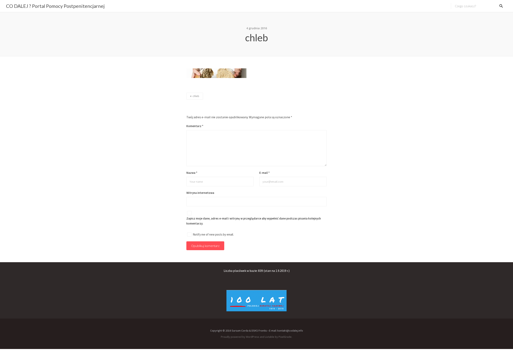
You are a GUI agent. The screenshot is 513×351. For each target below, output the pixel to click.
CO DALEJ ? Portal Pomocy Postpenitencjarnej (55, 6)
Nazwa (191, 173)
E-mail (264, 173)
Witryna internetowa (200, 193)
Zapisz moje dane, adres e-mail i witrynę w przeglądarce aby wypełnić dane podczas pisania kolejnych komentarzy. (253, 220)
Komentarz (194, 126)
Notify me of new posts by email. (213, 234)
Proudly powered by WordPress (240, 337)
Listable (269, 337)
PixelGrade (285, 337)
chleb (196, 96)
